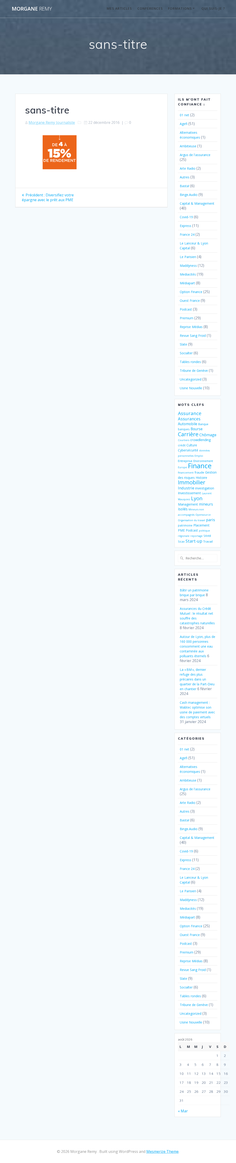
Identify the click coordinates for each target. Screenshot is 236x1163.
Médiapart (187, 283)
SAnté (207, 536)
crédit (182, 445)
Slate (183, 344)
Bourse (197, 429)
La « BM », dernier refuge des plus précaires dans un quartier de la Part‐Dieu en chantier (197, 679)
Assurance (189, 413)
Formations (180, 8)
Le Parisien (188, 257)
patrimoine (185, 525)
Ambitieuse (188, 146)
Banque (203, 424)
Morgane (32, 8)
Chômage (207, 434)
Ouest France (190, 300)
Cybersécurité (188, 450)
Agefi (183, 124)
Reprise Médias (191, 327)
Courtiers (183, 440)
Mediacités (188, 274)
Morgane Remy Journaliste (52, 122)
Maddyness (188, 265)
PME (181, 530)
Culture (191, 445)
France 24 (187, 234)
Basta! (184, 186)
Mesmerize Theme (162, 1151)
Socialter (186, 353)
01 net (184, 115)
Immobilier (191, 482)
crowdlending (200, 439)
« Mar (183, 1111)
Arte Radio (187, 168)
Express (185, 226)
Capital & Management (197, 203)
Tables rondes (190, 362)
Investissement (189, 493)
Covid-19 (186, 217)
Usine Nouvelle (191, 388)
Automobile (187, 424)
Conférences (150, 8)
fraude (199, 472)
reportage (196, 536)
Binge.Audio (189, 194)
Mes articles (119, 8)
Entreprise (185, 461)
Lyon (197, 498)
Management (188, 504)
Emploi (199, 455)
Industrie (186, 488)
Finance (200, 465)
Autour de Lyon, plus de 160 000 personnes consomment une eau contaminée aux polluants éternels (197, 646)
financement (186, 472)
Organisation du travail (191, 520)
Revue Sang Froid (193, 335)
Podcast (186, 309)
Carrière (188, 434)
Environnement (203, 461)
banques (184, 429)
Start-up (194, 541)
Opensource (203, 514)
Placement (201, 525)
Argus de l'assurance (195, 155)
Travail (208, 541)
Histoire (201, 477)
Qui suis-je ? (213, 8)
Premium (186, 318)
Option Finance (191, 292)
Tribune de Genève (194, 370)
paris (210, 519)
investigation (204, 488)
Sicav (181, 541)
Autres (184, 177)
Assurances (189, 419)
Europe (182, 467)
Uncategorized (190, 379)
